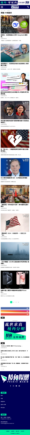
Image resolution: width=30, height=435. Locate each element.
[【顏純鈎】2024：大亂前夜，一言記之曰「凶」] (15, 223)
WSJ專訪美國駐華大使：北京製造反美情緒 (14, 178)
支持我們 (22, 431)
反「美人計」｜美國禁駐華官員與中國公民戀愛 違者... (14, 150)
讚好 (27, 308)
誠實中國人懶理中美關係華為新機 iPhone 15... (13, 291)
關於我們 (17, 431)
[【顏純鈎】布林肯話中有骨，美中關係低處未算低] (15, 194)
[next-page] (3, 369)
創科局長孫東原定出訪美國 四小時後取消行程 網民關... (15, 93)
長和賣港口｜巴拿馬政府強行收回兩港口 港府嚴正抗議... (15, 64)
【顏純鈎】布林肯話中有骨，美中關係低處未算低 (14, 205)
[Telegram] (16, 386)
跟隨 (27, 311)
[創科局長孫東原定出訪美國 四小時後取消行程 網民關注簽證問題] (15, 81)
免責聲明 (7, 431)
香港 (2, 395)
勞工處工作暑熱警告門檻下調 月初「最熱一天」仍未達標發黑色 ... (15, 357)
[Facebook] (10, 386)
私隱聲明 (12, 431)
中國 (2, 398)
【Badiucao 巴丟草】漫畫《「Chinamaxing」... (11, 346)
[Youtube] (19, 386)
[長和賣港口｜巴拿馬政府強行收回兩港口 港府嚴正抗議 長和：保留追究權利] (15, 53)
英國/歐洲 (3, 401)
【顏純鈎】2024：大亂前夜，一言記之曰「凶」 (13, 234)
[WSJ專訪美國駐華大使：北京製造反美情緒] (15, 167)
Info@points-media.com (6, 418)
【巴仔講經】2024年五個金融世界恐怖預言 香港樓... (15, 262)
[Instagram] (13, 386)
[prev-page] (1, 369)
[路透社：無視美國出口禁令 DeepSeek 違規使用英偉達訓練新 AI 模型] (15, 24)
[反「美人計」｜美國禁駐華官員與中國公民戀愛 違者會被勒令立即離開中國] (15, 139)
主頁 (1, 10)
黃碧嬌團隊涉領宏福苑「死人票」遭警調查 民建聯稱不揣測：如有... (15, 364)
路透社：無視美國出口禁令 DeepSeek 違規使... (14, 36)
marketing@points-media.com (7, 423)
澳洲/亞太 (3, 407)
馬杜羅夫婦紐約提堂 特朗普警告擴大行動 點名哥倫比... (15, 121)
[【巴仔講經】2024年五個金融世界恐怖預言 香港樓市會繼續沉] (15, 251)
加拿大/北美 (3, 404)
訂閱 (27, 314)
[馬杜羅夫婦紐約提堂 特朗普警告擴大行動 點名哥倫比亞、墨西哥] (15, 110)
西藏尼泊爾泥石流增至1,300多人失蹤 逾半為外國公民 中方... (14, 351)
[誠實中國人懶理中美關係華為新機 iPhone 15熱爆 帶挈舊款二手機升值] (15, 280)
